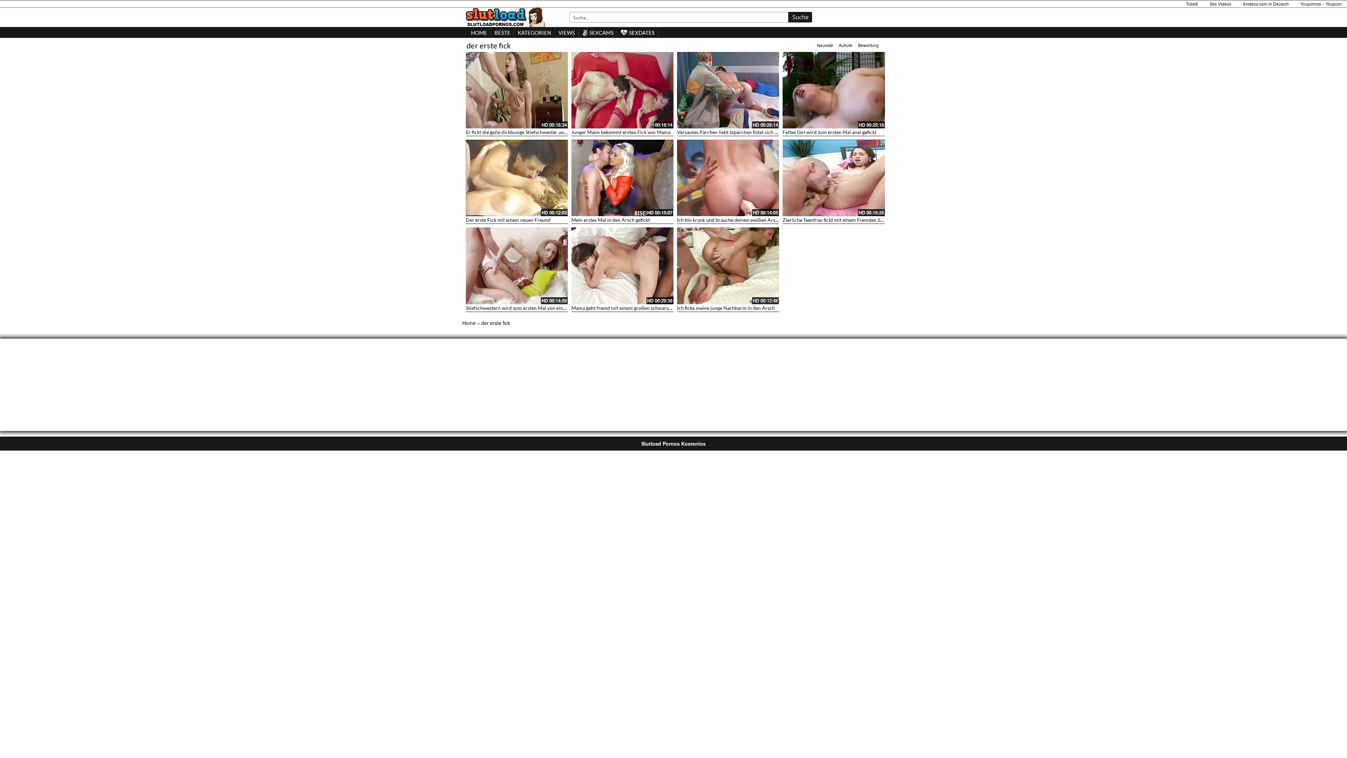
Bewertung (868, 45)
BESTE (502, 32)
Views (566, 32)
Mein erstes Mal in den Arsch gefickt (610, 220)
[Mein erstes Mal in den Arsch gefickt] (622, 178)
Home (469, 322)
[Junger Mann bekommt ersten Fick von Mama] (622, 90)
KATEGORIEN (534, 32)
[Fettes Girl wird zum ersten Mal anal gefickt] (834, 90)
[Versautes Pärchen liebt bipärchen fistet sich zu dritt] (728, 90)
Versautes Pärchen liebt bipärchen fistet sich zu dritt (733, 132)
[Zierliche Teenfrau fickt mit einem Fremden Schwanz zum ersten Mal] (834, 178)
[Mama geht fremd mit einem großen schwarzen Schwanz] (622, 265)
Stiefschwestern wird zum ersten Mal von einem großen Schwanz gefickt (544, 308)
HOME (479, 32)
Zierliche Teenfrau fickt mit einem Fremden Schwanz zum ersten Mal (857, 220)
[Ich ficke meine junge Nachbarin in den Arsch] (728, 265)
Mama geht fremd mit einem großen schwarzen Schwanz (632, 308)
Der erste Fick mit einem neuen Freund (508, 220)
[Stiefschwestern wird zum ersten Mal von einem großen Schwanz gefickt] (517, 265)
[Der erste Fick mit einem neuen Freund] (517, 178)
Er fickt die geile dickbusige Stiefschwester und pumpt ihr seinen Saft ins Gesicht (552, 132)
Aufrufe (845, 45)
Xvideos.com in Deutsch (1266, 4)
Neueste (825, 45)
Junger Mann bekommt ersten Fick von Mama (620, 132)
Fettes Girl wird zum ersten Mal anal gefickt (830, 132)
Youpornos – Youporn (1321, 4)
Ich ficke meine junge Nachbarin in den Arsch (726, 308)
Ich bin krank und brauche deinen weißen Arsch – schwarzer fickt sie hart (756, 220)
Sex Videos (1220, 4)
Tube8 (1192, 4)
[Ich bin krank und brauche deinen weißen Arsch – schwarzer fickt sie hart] (728, 178)
